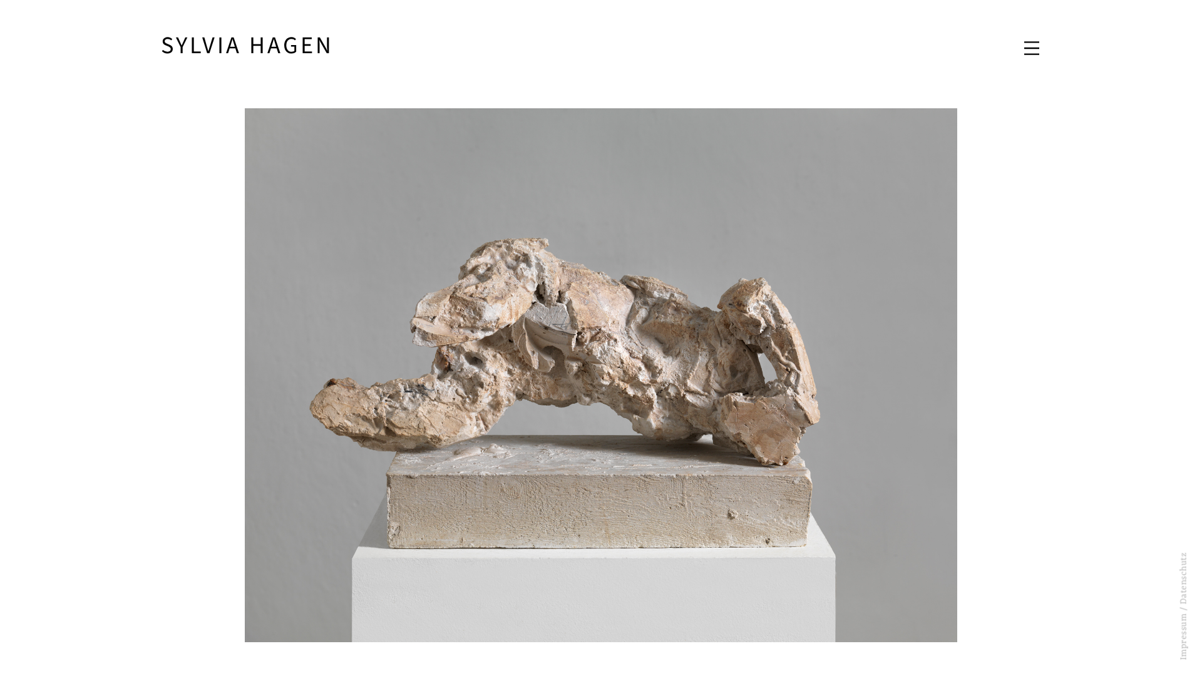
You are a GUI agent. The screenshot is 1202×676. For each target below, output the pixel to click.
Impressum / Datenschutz (1184, 606)
